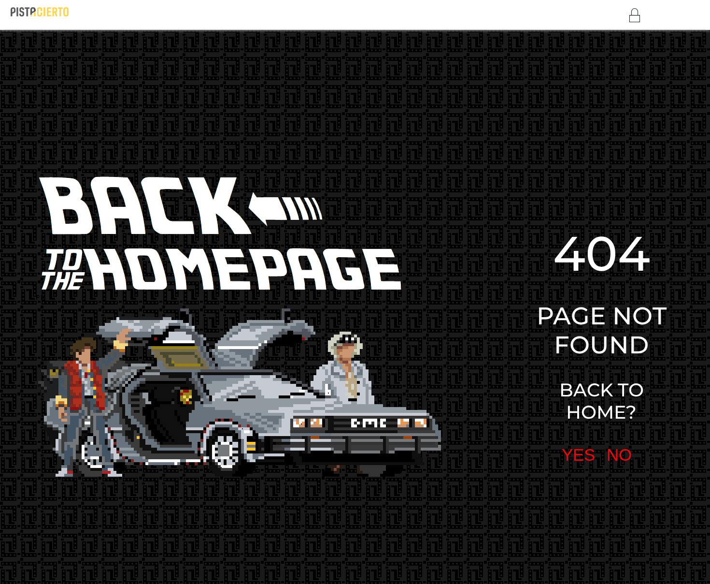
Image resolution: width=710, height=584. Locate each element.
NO (573, 317)
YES (534, 317)
